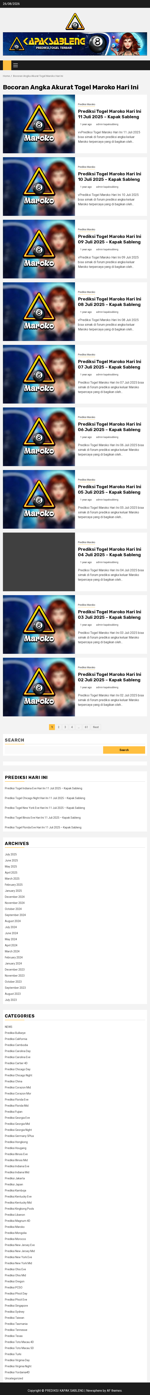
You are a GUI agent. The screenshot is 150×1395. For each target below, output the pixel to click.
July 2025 (11, 854)
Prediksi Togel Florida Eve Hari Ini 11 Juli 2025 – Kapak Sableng (43, 827)
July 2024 (11, 927)
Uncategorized (14, 1378)
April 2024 (11, 945)
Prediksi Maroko (86, 104)
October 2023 (13, 981)
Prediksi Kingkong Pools (19, 1208)
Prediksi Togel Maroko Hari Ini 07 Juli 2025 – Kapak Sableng (109, 364)
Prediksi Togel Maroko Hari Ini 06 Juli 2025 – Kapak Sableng (109, 427)
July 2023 (11, 999)
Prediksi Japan (14, 1184)
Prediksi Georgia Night (18, 1129)
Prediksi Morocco (15, 1239)
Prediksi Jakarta (15, 1178)
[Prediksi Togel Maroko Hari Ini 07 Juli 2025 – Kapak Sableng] (39, 374)
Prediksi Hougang (15, 1148)
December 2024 (15, 896)
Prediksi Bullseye (15, 1032)
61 (86, 727)
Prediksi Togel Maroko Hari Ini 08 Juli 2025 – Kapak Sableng (109, 301)
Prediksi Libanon (15, 1214)
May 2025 (11, 866)
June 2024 (11, 933)
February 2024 (14, 957)
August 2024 (13, 921)
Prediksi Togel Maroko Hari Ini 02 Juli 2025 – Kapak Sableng (109, 677)
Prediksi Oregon (14, 1281)
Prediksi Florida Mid (17, 1105)
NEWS (8, 1026)
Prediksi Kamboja (15, 1190)
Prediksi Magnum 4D (17, 1220)
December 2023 (15, 969)
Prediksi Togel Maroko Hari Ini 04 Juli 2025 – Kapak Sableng (109, 552)
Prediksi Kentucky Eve (18, 1196)
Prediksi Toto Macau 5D (19, 1348)
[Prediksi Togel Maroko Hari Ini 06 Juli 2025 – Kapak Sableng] (39, 436)
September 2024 (15, 915)
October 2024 (13, 909)
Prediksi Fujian (13, 1111)
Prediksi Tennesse (16, 1329)
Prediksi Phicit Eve (16, 1299)
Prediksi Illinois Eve (16, 1154)
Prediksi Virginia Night (18, 1366)
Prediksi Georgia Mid (17, 1123)
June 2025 (11, 860)
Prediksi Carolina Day (18, 1051)
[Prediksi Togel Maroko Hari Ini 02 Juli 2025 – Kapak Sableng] (39, 687)
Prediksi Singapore (16, 1305)
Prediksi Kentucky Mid (18, 1202)
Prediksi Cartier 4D (16, 1063)
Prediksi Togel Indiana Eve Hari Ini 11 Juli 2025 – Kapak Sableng (43, 788)
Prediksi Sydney (14, 1311)
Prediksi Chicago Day (17, 1069)
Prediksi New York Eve (18, 1257)
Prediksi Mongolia (16, 1232)
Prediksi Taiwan (14, 1317)
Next (96, 727)
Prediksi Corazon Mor (18, 1093)
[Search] (144, 65)
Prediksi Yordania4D (17, 1372)
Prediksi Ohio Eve (15, 1269)
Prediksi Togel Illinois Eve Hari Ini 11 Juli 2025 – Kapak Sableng (43, 817)
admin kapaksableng (107, 124)
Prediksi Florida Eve (17, 1099)
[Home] (7, 65)
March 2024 (12, 951)
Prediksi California (16, 1039)
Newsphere (94, 1390)
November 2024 (15, 902)
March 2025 (12, 878)
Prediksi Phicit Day (16, 1293)
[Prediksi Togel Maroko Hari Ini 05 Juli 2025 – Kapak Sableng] (39, 499)
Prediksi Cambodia (16, 1045)
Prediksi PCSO (13, 1287)
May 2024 (11, 939)
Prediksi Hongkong (16, 1142)
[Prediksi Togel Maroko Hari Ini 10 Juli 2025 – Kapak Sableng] (39, 186)
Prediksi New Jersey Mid (20, 1251)
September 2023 (15, 987)
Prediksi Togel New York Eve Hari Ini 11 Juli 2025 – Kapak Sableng (45, 807)
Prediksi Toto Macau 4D (19, 1342)
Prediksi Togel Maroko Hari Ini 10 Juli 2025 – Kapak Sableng (109, 176)
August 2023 (13, 993)
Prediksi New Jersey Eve (20, 1245)
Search (14, 740)
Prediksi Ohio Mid (15, 1275)
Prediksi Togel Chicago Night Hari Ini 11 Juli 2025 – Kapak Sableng (45, 798)
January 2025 (13, 890)
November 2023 (15, 975)
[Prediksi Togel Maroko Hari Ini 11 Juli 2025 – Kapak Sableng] (39, 124)
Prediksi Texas (14, 1336)
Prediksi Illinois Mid (16, 1160)
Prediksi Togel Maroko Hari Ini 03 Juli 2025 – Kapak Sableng (109, 614)
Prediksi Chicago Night (18, 1075)
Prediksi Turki (13, 1354)
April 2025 (11, 872)
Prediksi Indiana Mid (17, 1172)
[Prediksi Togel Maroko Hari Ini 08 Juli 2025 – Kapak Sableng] (39, 311)
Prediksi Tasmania (16, 1323)
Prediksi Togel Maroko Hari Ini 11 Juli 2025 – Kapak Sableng (109, 114)
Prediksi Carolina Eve (17, 1057)
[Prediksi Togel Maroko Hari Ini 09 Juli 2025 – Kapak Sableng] (39, 249)
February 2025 (14, 884)
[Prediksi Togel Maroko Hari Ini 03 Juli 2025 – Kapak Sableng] (39, 624)
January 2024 (13, 963)
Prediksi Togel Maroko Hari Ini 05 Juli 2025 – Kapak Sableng (109, 489)
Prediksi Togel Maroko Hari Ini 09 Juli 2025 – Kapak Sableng (109, 239)
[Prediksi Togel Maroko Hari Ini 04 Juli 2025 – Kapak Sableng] (39, 562)
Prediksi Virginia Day (17, 1360)
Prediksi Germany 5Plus (19, 1136)
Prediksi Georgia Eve (17, 1117)
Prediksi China (13, 1081)
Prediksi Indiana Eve (17, 1166)
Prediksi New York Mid (18, 1263)
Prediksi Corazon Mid (18, 1087)
